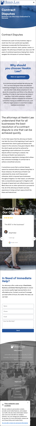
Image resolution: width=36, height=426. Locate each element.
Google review (14, 242)
